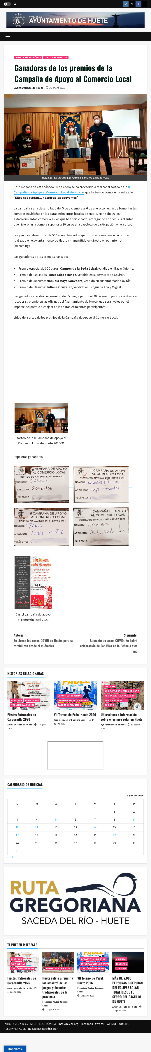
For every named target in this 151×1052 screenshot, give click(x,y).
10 (17, 827)
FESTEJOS (16, 700)
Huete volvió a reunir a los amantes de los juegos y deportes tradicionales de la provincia (57, 987)
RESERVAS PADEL (15, 1028)
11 (36, 827)
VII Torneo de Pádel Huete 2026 (75, 714)
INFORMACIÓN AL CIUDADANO (73, 700)
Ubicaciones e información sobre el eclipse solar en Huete (121, 717)
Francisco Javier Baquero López (70, 719)
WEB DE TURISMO (118, 1024)
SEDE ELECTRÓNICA (43, 1024)
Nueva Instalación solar (43, 1028)
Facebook (87, 1024)
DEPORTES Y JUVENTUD (70, 695)
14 (95, 827)
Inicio (7, 1024)
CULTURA (121, 959)
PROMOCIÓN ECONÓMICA (28, 57)
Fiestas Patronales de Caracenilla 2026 (21, 717)
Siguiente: (108, 643)
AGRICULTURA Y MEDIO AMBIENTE (122, 691)
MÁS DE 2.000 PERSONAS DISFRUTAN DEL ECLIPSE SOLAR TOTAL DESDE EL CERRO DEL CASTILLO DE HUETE (127, 990)
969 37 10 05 (20, 1024)
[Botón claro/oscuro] (7, 4)
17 (17, 835)
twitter (99, 1024)
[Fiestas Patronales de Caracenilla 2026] (28, 695)
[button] (8, 36)
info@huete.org (68, 1024)
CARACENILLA (32, 700)
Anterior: (43, 640)
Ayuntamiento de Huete (28, 87)
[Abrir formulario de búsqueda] (15, 4)
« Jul (10, 857)
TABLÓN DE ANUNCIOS (55, 57)
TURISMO (109, 704)
